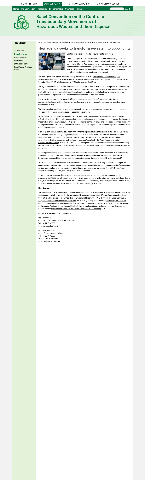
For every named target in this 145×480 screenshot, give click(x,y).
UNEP (97, 89)
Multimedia (18, 61)
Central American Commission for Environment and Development (99, 206)
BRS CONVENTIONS (29, 4)
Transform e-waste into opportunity (108, 42)
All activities (19, 51)
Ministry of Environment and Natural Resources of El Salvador (75, 209)
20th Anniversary (21, 64)
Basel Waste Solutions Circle (23, 68)
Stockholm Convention (108, 4)
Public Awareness (78, 42)
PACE (103, 89)
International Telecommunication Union (85, 195)
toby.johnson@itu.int (52, 241)
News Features (20, 54)
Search (127, 9)
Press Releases (20, 57)
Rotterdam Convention (79, 4)
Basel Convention (52, 4)
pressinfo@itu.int (51, 226)
